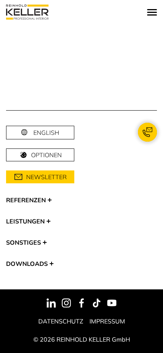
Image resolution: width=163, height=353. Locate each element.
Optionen (46, 155)
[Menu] (152, 12)
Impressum (107, 321)
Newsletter (46, 177)
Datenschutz (60, 321)
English (46, 132)
